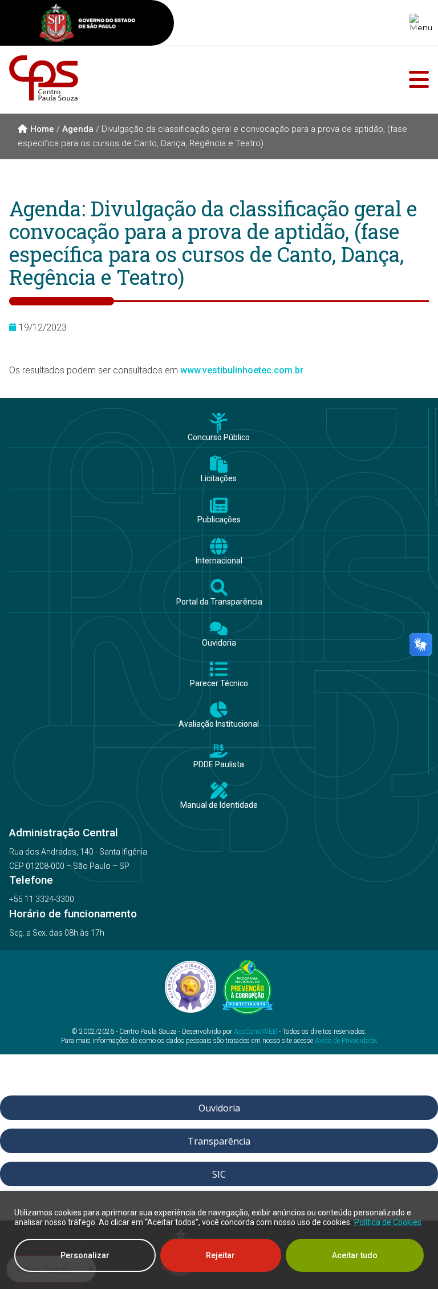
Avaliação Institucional (219, 724)
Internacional (219, 561)
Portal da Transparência (219, 602)
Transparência (219, 1141)
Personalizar (85, 1255)
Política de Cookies (387, 1222)
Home (42, 129)
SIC (219, 1174)
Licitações (219, 478)
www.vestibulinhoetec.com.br (241, 370)
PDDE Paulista (218, 764)
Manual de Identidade (219, 805)
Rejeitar (220, 1255)
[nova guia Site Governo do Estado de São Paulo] (87, 24)
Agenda (78, 129)
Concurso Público (219, 437)
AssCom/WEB (255, 1032)
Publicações (219, 519)
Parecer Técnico (219, 683)
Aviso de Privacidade (345, 1041)
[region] (219, 1240)
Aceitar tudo (355, 1255)
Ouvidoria (219, 643)
